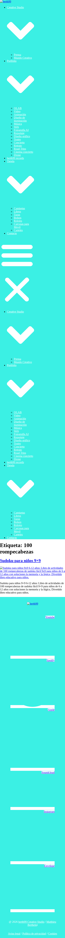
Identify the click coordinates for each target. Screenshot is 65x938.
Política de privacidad (34, 933)
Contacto (12, 233)
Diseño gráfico (22, 136)
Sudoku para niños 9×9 (20, 560)
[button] (17, 272)
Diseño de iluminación (20, 119)
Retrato (18, 145)
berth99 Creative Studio (31, 921)
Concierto (19, 142)
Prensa (17, 54)
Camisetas (19, 208)
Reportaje (19, 133)
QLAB (18, 108)
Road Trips (20, 148)
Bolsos (17, 217)
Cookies (52, 933)
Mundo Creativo (23, 57)
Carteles (18, 230)
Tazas (17, 214)
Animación (20, 114)
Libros (17, 211)
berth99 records (15, 158)
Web (16, 126)
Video (17, 111)
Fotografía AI (21, 130)
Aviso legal (14, 933)
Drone (17, 155)
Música (18, 123)
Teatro (17, 139)
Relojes (18, 220)
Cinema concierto (23, 151)
